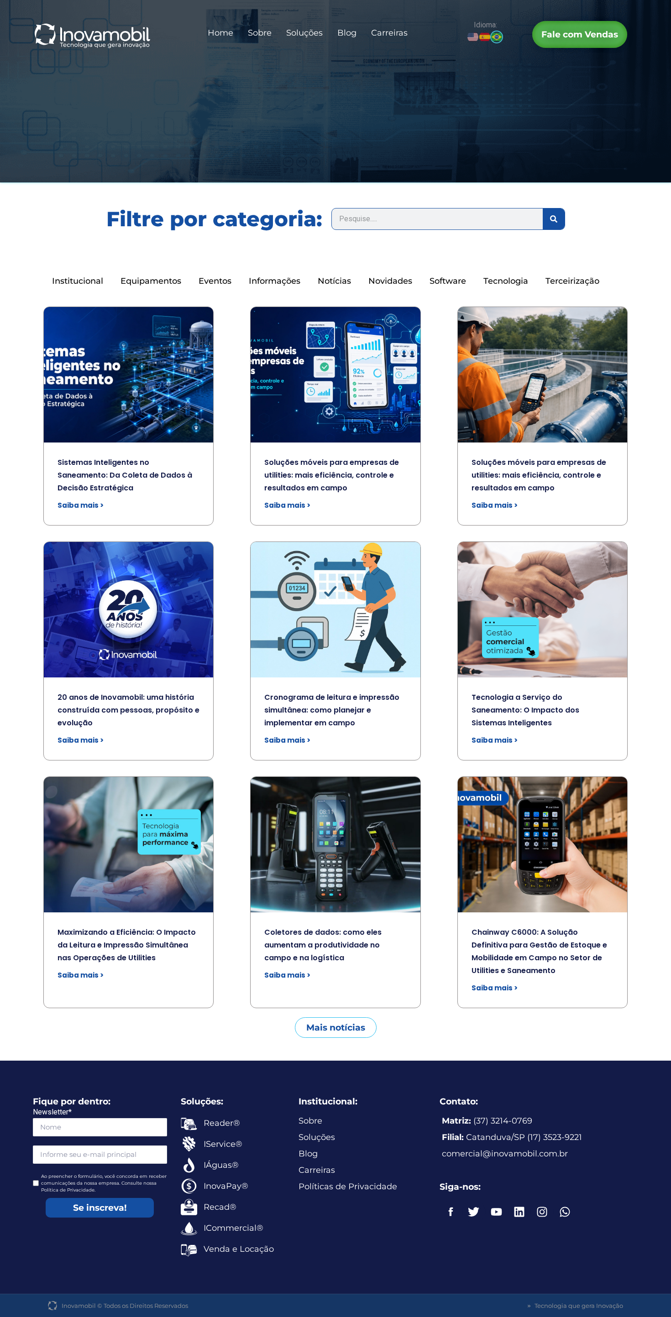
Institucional (77, 281)
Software (448, 281)
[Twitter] (473, 1211)
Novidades (390, 281)
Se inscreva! (99, 1207)
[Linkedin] (519, 1211)
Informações (274, 281)
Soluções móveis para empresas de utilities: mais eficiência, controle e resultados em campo (331, 475)
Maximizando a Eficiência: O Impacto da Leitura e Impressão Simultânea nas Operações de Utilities (127, 945)
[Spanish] (485, 36)
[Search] (554, 218)
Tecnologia (505, 281)
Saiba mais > (81, 505)
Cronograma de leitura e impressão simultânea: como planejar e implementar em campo (331, 710)
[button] (336, 1027)
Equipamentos (151, 281)
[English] (473, 36)
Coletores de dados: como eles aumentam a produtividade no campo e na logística (323, 945)
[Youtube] (496, 1211)
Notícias (334, 281)
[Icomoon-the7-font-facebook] (451, 1211)
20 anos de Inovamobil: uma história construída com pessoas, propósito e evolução (128, 710)
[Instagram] (542, 1211)
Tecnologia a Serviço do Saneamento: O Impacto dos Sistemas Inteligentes (525, 710)
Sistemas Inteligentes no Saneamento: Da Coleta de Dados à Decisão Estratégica (125, 475)
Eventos (215, 281)
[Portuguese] (497, 36)
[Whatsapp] (565, 1211)
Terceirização (572, 281)
